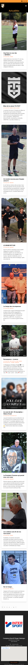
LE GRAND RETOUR (9, 245)
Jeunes (11, 56)
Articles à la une (14, 361)
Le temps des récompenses (12, 306)
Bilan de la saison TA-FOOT (11, 106)
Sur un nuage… (7, 587)
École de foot (6, 362)
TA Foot (10, 664)
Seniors (12, 182)
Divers (11, 107)
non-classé (16, 107)
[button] (26, 5)
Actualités (6, 56)
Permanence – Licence (10, 359)
